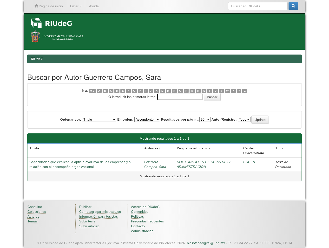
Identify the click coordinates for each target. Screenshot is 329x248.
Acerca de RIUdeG (145, 207)
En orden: (125, 119)
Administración (142, 231)
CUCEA (249, 162)
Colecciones (36, 212)
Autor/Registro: (224, 119)
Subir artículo (89, 226)
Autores (33, 216)
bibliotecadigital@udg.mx (206, 243)
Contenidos (139, 212)
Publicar (85, 207)
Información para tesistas (98, 216)
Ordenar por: (70, 119)
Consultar (34, 207)
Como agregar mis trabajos (100, 212)
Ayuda (94, 6)
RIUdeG (37, 59)
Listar (74, 6)
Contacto (138, 226)
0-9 (92, 90)
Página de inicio (50, 6)
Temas (32, 221)
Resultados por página (179, 119)
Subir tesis (87, 221)
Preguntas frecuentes (147, 221)
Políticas (137, 216)
